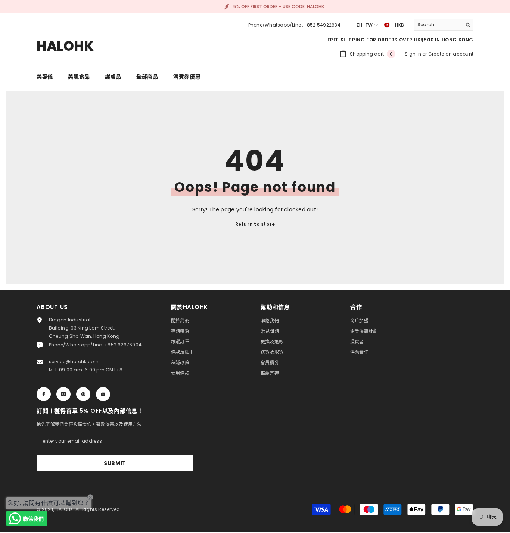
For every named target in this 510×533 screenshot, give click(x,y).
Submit (115, 463)
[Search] (443, 25)
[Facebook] (44, 394)
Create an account (450, 54)
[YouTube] (103, 394)
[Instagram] (63, 394)
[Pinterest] (83, 394)
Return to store (255, 224)
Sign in (413, 54)
